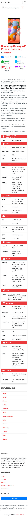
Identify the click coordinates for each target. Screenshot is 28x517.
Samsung (5, 427)
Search (3, 479)
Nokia (4, 412)
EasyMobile (5, 2)
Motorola (5, 408)
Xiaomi (5, 439)
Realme (5, 424)
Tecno (5, 431)
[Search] (22, 7)
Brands (3, 482)
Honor (5, 397)
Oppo (4, 420)
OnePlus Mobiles (8, 416)
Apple (4, 393)
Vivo (4, 435)
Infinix (4, 405)
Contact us (5, 488)
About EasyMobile (7, 485)
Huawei (5, 401)
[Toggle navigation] (24, 2)
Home (3, 476)
